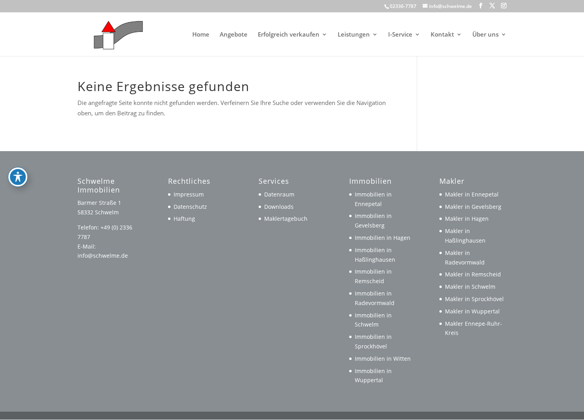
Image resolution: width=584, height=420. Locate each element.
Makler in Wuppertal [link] (472, 311)
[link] (115, 33)
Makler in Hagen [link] (467, 218)
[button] (480, 6)
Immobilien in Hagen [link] (382, 237)
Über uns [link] (485, 34)
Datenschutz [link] (190, 206)
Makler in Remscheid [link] (473, 274)
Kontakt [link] (442, 34)
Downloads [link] (279, 206)
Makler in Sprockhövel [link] (474, 299)
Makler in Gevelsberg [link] (473, 206)
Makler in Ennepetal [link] (472, 194)
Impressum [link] (189, 194)
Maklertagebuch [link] (285, 218)
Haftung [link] (184, 218)
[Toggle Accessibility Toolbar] (17, 177)
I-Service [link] (400, 34)
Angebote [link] (234, 34)
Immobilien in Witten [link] (383, 358)
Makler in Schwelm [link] (470, 286)
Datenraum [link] (279, 194)
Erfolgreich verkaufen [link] (288, 34)
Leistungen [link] (354, 34)
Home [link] (200, 34)
